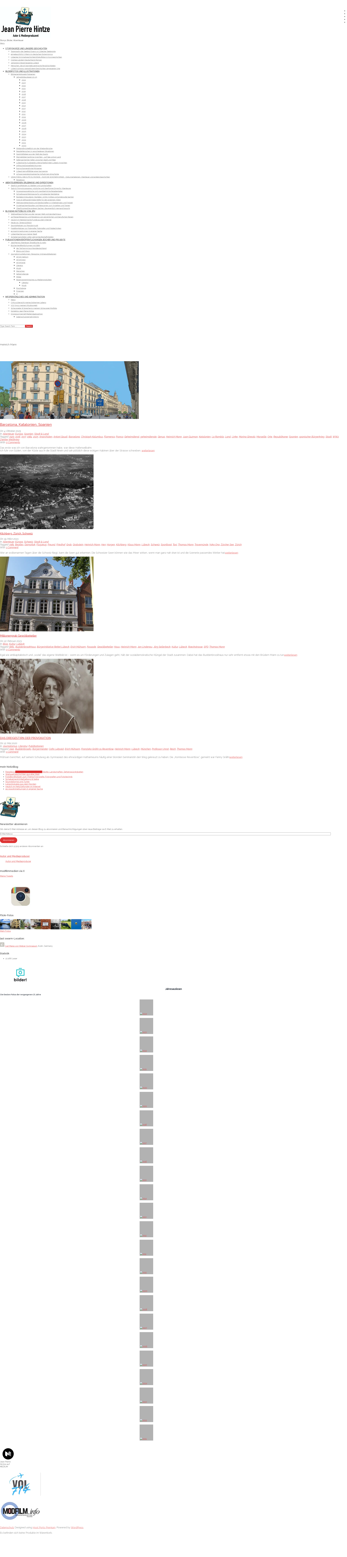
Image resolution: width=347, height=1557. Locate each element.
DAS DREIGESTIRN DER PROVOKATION (25, 738)
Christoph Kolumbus (92, 436)
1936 (17, 436)
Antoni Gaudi (60, 436)
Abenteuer (8, 433)
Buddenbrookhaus (25, 646)
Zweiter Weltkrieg (9, 439)
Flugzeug (41, 544)
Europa (19, 433)
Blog (5, 643)
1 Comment (12, 547)
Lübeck (20, 643)
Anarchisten (45, 436)
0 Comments (13, 442)
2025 (35, 436)
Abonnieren (8, 840)
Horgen (111, 544)
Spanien (28, 433)
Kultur (12, 643)
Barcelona (74, 436)
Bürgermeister (40, 749)
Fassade (91, 646)
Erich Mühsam (78, 646)
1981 (11, 544)
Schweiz (28, 541)
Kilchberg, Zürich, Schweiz (16, 533)
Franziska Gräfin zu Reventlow (97, 749)
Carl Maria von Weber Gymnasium (21, 946)
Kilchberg (121, 544)
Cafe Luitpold (56, 749)
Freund (51, 544)
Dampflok (30, 544)
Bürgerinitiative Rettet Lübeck (53, 646)
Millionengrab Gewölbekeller (18, 635)
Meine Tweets (6, 876)
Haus (117, 646)
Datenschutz (7, 1527)
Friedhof (60, 544)
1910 (11, 749)
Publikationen (36, 746)
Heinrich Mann (92, 544)
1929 (11, 436)
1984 (29, 436)
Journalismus (10, 746)
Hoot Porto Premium (44, 1527)
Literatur (22, 746)
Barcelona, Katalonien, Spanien (26, 424)
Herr (103, 544)
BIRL (11, 646)
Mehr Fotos (5, 931)
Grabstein (78, 544)
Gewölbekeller (105, 646)
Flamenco (109, 436)
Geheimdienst (131, 436)
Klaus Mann (134, 544)
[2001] (146, 1433)
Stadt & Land (41, 433)
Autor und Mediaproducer (15, 856)
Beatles (19, 544)
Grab (69, 544)
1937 (23, 436)
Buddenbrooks (23, 749)
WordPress (77, 1527)
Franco (119, 436)
